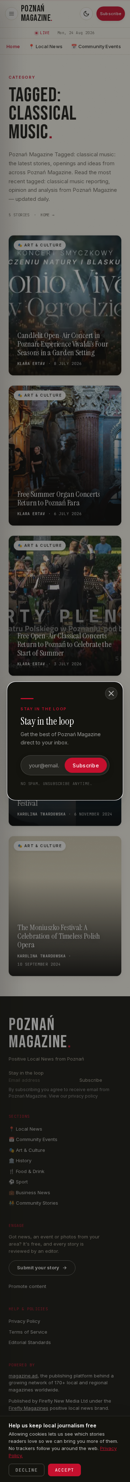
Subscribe (86, 765)
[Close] (111, 693)
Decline (27, 1470)
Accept (64, 1470)
